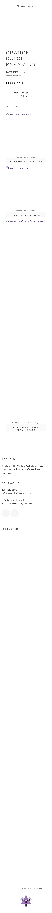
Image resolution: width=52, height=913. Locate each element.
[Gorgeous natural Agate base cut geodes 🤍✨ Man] (26, 665)
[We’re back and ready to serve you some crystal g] (26, 833)
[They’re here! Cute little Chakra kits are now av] (26, 694)
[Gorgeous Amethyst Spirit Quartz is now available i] (26, 761)
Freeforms (19, 157)
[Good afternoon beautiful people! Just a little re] (26, 600)
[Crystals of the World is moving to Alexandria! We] (26, 565)
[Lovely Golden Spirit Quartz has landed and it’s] (26, 779)
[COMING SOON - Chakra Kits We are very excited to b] (26, 709)
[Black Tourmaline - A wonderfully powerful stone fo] (26, 818)
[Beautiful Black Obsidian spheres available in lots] (26, 639)
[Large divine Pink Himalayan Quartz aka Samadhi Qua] (26, 652)
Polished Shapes (30, 157)
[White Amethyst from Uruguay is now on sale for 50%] (26, 680)
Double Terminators (19, 423)
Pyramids (17, 76)
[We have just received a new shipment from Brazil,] (26, 620)
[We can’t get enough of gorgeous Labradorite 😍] (26, 798)
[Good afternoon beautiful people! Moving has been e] (26, 546)
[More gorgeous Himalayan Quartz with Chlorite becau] (26, 860)
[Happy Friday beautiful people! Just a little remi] (26, 581)
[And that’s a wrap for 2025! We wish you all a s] (26, 845)
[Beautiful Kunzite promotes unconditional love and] (26, 727)
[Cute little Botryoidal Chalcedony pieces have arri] (26, 744)
